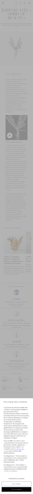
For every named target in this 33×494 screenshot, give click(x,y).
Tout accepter (17, 489)
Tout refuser (16, 484)
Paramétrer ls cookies (16, 478)
